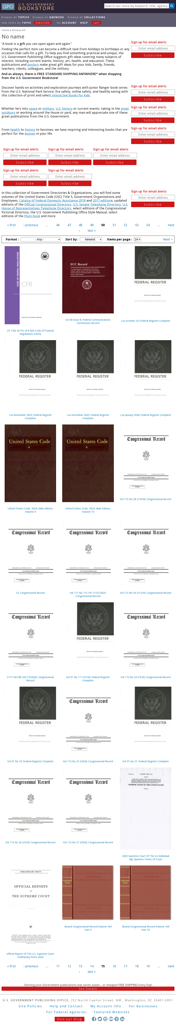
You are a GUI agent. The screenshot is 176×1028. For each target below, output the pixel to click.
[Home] (29, 9)
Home (5, 30)
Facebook (94, 1019)
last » (92, 230)
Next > (168, 239)
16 (114, 966)
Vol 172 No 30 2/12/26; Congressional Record (145, 592)
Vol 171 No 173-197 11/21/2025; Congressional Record (88, 594)
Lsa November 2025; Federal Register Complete (30, 416)
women (30, 133)
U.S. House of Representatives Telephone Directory (65, 206)
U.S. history (64, 108)
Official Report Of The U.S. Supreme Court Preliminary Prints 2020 (30, 955)
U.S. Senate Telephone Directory (97, 204)
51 (114, 225)
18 (137, 966)
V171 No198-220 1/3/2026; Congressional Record (30, 678)
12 (69, 966)
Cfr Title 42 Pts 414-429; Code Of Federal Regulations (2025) (30, 332)
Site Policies (30, 1006)
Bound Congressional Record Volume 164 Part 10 (145, 928)
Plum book (32, 216)
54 (148, 225)
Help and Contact (66, 1006)
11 (58, 966)
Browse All (15, 17)
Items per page (119, 239)
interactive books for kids (70, 95)
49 (92, 225)
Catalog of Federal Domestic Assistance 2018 (52, 200)
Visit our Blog (69, 1019)
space (33, 108)
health (15, 129)
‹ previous (31, 225)
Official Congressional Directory (47, 204)
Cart (96, 22)
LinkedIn (122, 1019)
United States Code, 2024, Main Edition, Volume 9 (30, 510)
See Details (88, 989)
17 (125, 966)
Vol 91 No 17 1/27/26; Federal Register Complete (88, 678)
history (30, 129)
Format (12, 239)
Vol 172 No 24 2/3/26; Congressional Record (145, 677)
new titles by (26, 22)
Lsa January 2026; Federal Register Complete (145, 415)
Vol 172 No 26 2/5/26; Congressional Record (30, 842)
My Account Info (105, 1006)
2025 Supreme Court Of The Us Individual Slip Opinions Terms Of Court (145, 857)
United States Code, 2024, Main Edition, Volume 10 (88, 510)
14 (92, 966)
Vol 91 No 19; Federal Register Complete (30, 761)
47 (69, 225)
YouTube (111, 1019)
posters (33, 64)
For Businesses (143, 1006)
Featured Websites (112, 1012)
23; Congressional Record (30, 592)
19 (148, 966)
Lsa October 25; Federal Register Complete (145, 320)
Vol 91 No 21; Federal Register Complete (146, 761)
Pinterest (116, 1019)
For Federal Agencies (66, 1012)
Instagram (105, 1019)
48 (80, 225)
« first (11, 225)
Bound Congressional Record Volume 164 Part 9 (88, 928)
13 (80, 966)
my (67, 22)
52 (125, 225)
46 (58, 225)
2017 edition (102, 200)
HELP (84, 22)
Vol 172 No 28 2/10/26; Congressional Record (145, 499)
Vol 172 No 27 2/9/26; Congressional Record (88, 842)
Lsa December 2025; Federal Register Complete (88, 416)
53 (137, 225)
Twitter (100, 1019)
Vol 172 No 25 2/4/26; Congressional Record (88, 761)
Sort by (71, 239)
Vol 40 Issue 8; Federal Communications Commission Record (88, 321)
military (48, 108)
